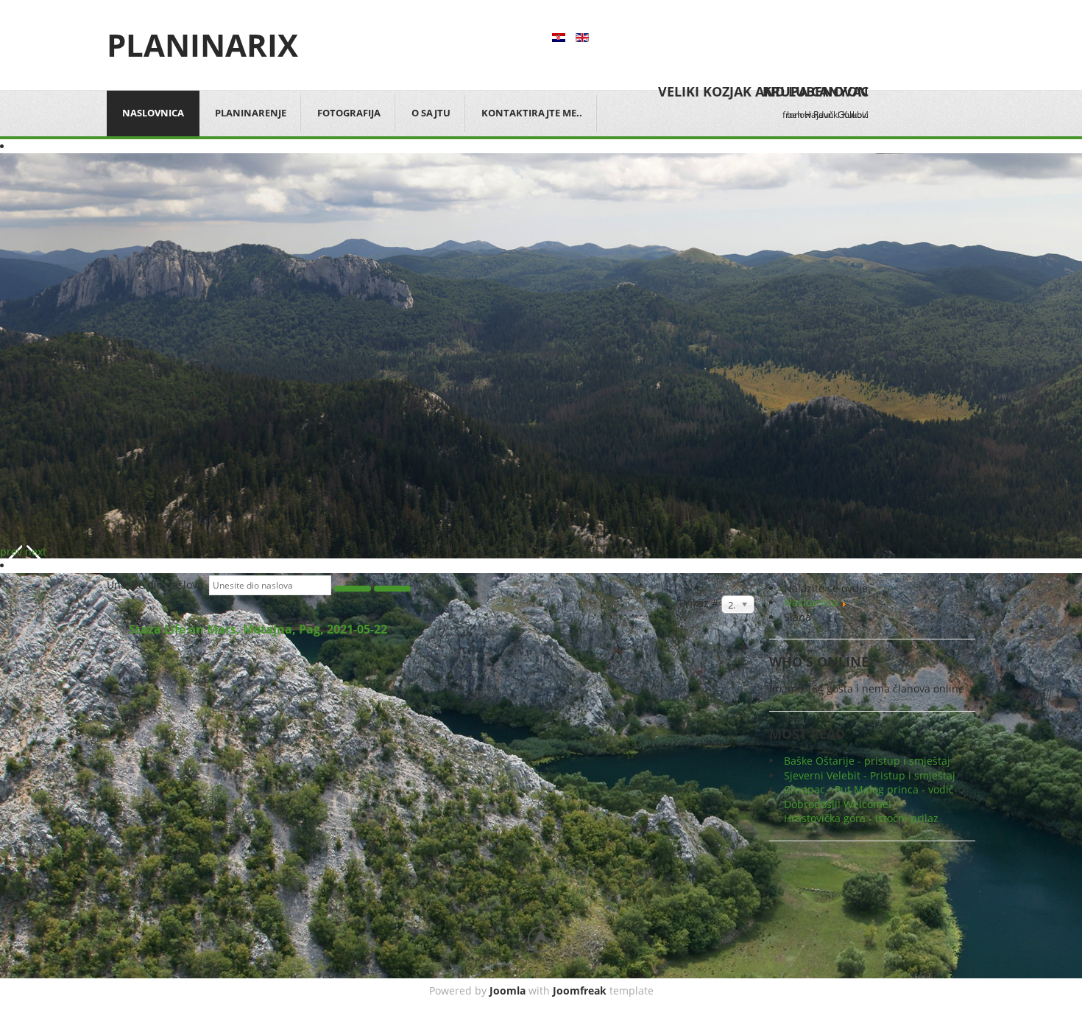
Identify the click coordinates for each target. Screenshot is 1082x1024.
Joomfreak (580, 990)
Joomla (507, 990)
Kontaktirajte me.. (531, 112)
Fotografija (349, 112)
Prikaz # (700, 603)
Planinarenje (250, 112)
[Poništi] (392, 589)
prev (11, 551)
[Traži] (352, 589)
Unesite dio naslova (158, 585)
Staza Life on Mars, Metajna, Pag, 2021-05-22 (258, 629)
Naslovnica (153, 112)
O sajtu (430, 112)
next (35, 551)
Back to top (541, 939)
